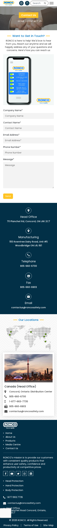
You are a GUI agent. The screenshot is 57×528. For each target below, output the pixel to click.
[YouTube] (12, 473)
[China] (46, 334)
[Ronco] (10, 425)
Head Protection (14, 481)
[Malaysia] (44, 337)
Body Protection (14, 490)
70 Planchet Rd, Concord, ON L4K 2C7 (28, 221)
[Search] (45, 3)
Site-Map (48, 525)
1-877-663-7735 (18, 401)
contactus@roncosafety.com (28, 307)
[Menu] (52, 3)
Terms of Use (31, 525)
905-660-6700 (28, 266)
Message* (8, 159)
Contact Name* (12, 122)
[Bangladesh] (45, 341)
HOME (21, 21)
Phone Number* (12, 147)
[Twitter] (18, 473)
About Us (10, 437)
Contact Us (12, 448)
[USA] (10, 335)
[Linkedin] (30, 473)
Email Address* (11, 134)
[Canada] (11, 332)
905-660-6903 (28, 287)
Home (9, 433)
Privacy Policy (11, 525)
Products (10, 441)
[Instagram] (24, 473)
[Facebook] (5, 473)
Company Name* (13, 110)
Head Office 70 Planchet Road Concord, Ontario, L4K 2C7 (26, 510)
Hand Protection (14, 485)
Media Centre (13, 444)
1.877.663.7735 (15, 497)
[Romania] (31, 332)
